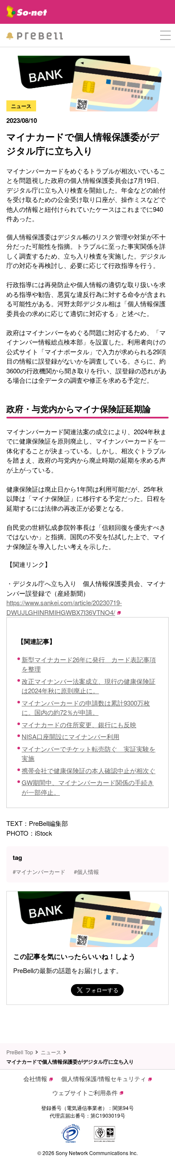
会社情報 (35, 1078)
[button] (165, 35)
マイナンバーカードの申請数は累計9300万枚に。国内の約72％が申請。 (86, 707)
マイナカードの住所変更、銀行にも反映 (79, 724)
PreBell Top (19, 1052)
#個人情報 (86, 872)
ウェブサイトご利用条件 (85, 1092)
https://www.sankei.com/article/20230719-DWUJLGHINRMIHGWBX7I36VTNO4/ (64, 607)
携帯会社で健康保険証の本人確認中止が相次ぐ (88, 770)
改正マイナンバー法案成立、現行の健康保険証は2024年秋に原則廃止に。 (88, 686)
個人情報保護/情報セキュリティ (103, 1078)
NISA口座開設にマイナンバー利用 (70, 736)
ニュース (51, 1052)
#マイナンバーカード (39, 872)
